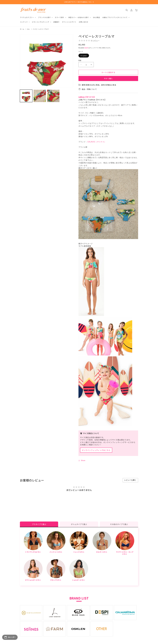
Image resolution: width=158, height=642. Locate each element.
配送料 (86, 48)
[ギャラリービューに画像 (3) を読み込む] (53, 96)
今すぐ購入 (108, 78)
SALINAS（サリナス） (96, 142)
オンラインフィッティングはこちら (96, 450)
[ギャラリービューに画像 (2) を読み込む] (39, 96)
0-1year (84, 55)
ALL (28, 29)
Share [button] (83, 460)
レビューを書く (130, 480)
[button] (28, 17)
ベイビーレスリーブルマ (41, 29)
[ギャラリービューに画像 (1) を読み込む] (26, 96)
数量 (79, 60)
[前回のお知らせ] (20, 2)
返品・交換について (89, 89)
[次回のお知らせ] (137, 2)
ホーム (22, 29)
